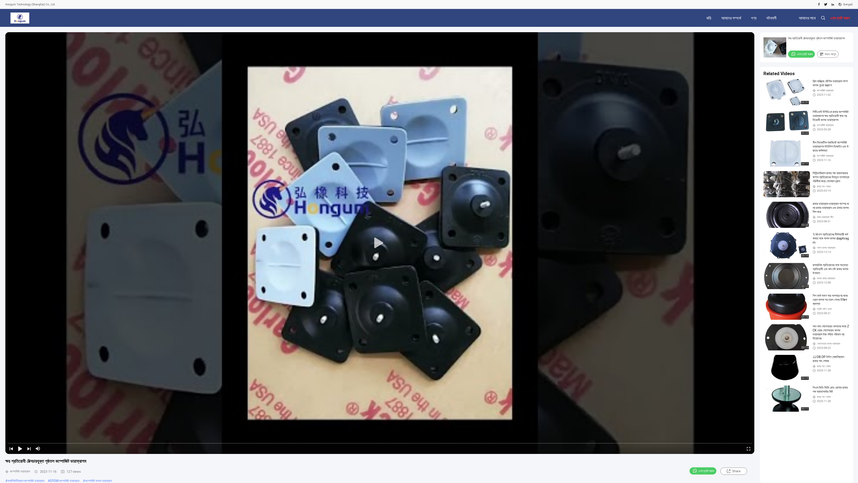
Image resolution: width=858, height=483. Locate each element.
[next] (29, 448)
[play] (379, 243)
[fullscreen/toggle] (748, 448)
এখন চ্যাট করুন (706, 471)
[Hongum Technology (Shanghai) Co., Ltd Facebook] (819, 4)
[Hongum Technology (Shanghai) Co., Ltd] (20, 18)
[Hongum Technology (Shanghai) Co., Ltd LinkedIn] (833, 4)
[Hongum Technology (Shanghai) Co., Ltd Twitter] (825, 4)
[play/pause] (20, 448)
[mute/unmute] (38, 448)
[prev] (11, 448)
